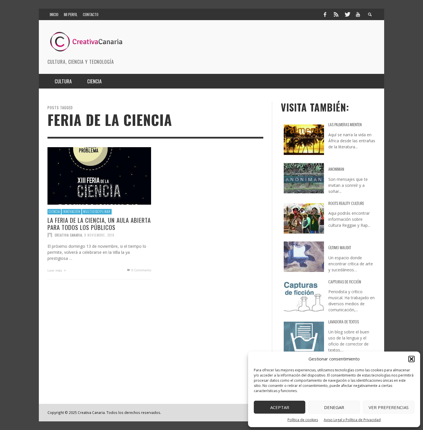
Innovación (71, 211)
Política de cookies (302, 419)
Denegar (334, 407)
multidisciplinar (96, 211)
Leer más (55, 270)
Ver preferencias (389, 407)
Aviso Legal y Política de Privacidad (352, 419)
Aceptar (279, 407)
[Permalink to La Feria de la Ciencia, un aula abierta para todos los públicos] (99, 175)
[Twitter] (347, 14)
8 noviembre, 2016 (99, 235)
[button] (411, 359)
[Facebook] (324, 14)
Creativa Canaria (68, 235)
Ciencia (54, 211)
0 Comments (141, 270)
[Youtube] (357, 14)
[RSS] (336, 14)
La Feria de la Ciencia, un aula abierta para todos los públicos (99, 223)
